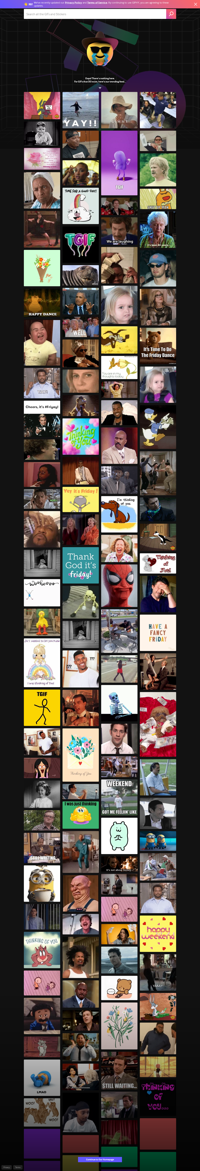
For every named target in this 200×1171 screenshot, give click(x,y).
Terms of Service (97, 2)
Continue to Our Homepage (100, 1159)
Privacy (7, 1167)
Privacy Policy (73, 2)
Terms (17, 1167)
